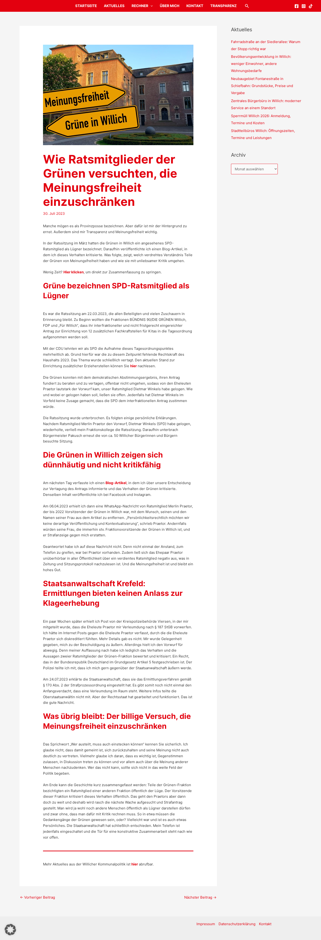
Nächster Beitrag (200, 897)
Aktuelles (114, 6)
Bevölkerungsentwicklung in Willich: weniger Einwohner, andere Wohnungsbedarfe (261, 63)
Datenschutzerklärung (237, 924)
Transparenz (223, 6)
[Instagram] (303, 6)
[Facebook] (296, 6)
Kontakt (194, 6)
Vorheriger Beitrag (37, 897)
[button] (150, 6)
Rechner (140, 6)
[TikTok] (311, 6)
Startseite (86, 6)
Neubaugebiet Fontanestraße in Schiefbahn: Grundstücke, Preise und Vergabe (262, 85)
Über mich (169, 6)
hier (133, 366)
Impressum (205, 924)
